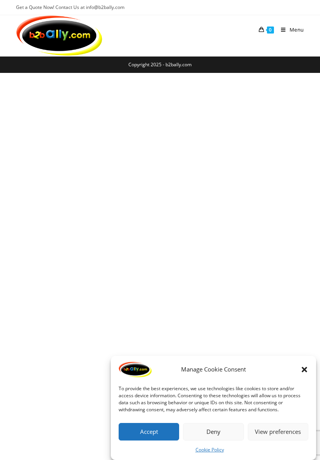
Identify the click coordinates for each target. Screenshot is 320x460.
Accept (149, 431)
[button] (304, 369)
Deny (213, 431)
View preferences (278, 431)
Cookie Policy (210, 449)
